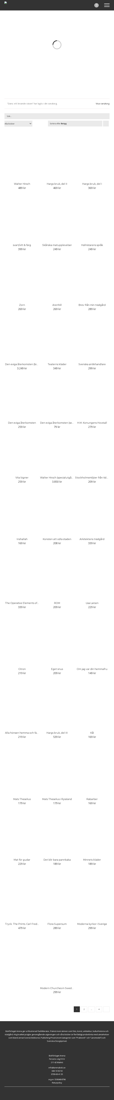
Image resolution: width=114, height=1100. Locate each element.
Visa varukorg (103, 103)
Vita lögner (21, 477)
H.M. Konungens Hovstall (92, 422)
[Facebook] (55, 1088)
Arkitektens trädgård (92, 539)
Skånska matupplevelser (57, 245)
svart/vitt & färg (22, 245)
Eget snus (57, 669)
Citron (22, 669)
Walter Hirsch (22, 183)
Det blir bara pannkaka (57, 859)
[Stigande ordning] (106, 123)
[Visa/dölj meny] (107, 5)
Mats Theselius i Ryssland (57, 799)
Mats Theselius (22, 799)
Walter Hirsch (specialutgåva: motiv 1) (62, 477)
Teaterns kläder (57, 364)
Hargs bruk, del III (57, 732)
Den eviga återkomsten (22, 422)
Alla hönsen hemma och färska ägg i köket (30, 732)
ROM (57, 603)
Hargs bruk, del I (92, 183)
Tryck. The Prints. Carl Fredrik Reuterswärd (31, 924)
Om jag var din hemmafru (92, 669)
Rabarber (92, 799)
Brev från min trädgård (92, 305)
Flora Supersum (57, 924)
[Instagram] (59, 1088)
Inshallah (22, 539)
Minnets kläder (92, 859)
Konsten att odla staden (57, 539)
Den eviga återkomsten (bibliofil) (24, 364)
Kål (92, 732)
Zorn (22, 305)
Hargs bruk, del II (57, 183)
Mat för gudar (22, 859)
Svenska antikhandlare (92, 364)
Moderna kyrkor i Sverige (92, 924)
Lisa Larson (92, 603)
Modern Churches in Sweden (57, 988)
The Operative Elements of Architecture (29, 603)
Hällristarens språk (92, 245)
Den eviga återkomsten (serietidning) (62, 422)
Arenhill (57, 305)
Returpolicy (57, 1082)
